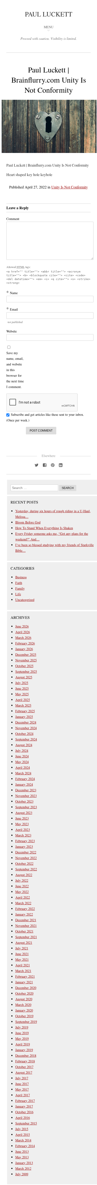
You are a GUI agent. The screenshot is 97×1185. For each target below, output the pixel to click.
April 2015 (22, 1134)
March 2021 (23, 971)
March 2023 (23, 835)
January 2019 (24, 1050)
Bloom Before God (27, 522)
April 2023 (22, 829)
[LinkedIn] (60, 464)
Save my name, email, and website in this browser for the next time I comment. (15, 370)
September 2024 (26, 739)
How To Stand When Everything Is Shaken (44, 528)
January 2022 (24, 914)
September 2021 (26, 937)
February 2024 (25, 779)
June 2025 (22, 688)
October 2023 (24, 801)
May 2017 (22, 1089)
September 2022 (26, 869)
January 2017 (24, 1106)
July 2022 (21, 880)
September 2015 (26, 1123)
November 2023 (26, 795)
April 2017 (22, 1095)
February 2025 (25, 711)
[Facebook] (44, 464)
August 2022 (23, 875)
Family (20, 588)
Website (11, 331)
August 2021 (23, 942)
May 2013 (22, 1157)
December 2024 (25, 722)
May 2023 (22, 824)
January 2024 (24, 784)
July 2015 (21, 1129)
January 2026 (24, 649)
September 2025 (26, 671)
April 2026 (22, 632)
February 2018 (25, 1061)
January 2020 (24, 1010)
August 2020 (23, 999)
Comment (12, 218)
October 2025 (24, 666)
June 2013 (22, 1151)
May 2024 (22, 762)
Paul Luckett (48, 13)
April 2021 (22, 965)
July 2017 (21, 1078)
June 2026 (22, 626)
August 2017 (23, 1072)
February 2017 (25, 1100)
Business (21, 577)
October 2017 (24, 1067)
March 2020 (23, 1004)
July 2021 (21, 948)
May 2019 (22, 1038)
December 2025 (25, 654)
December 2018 (25, 1055)
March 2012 (23, 1168)
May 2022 (22, 891)
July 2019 (21, 1027)
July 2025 (21, 683)
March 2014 (23, 1140)
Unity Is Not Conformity (69, 186)
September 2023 (26, 807)
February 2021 (25, 976)
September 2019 (26, 1021)
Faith (18, 582)
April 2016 (22, 1117)
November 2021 (26, 925)
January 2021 (24, 982)
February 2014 (25, 1146)
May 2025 (22, 694)
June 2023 (22, 818)
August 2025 (23, 677)
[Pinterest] (52, 464)
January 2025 (24, 716)
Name (12, 293)
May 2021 (22, 959)
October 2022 (24, 863)
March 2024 (23, 773)
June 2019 (22, 1033)
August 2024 (23, 745)
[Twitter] (36, 464)
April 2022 (22, 897)
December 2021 (25, 920)
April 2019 (22, 1044)
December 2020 (25, 987)
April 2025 (22, 699)
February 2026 (25, 643)
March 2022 (23, 903)
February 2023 (25, 841)
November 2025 (26, 660)
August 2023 (23, 812)
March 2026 (23, 637)
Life (18, 594)
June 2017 (22, 1083)
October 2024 (24, 733)
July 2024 (21, 750)
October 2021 (24, 931)
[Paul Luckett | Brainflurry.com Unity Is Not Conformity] (49, 156)
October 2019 (24, 1016)
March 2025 (23, 705)
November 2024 (26, 728)
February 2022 (25, 908)
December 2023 (25, 790)
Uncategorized (24, 599)
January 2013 (24, 1163)
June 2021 (22, 954)
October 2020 (24, 993)
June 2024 (22, 756)
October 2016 (24, 1112)
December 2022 (25, 852)
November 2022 (26, 858)
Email (12, 309)
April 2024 (22, 767)
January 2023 (24, 846)
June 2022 (22, 886)
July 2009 (21, 1174)
